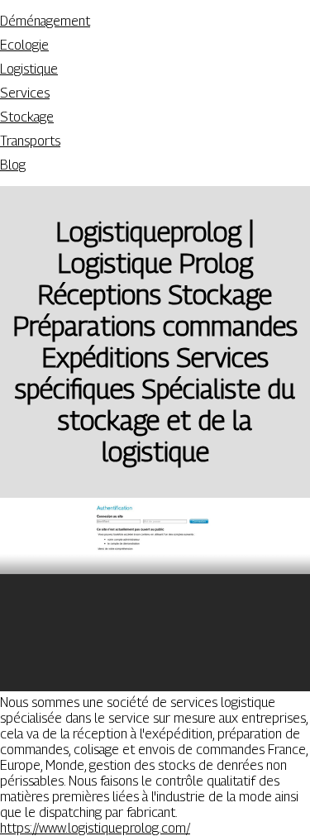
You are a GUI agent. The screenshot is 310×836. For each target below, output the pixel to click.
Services (25, 93)
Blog (13, 165)
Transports (30, 141)
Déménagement (45, 21)
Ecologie (24, 45)
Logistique (29, 69)
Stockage (27, 117)
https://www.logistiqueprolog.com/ (95, 828)
